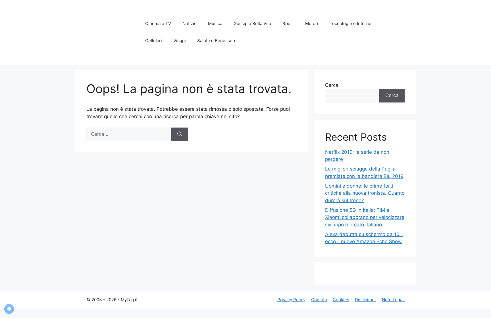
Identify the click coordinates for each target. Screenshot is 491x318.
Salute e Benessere (217, 40)
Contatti (319, 299)
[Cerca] (179, 134)
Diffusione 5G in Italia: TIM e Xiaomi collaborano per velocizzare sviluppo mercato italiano (364, 217)
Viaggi (179, 40)
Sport (288, 23)
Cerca (331, 85)
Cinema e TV (158, 23)
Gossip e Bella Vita (252, 23)
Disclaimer (365, 299)
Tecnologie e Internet (351, 23)
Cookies (341, 299)
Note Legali (393, 299)
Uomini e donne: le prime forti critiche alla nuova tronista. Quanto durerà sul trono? (365, 193)
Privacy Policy (291, 299)
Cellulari (153, 40)
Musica (215, 23)
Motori (311, 23)
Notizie (189, 23)
